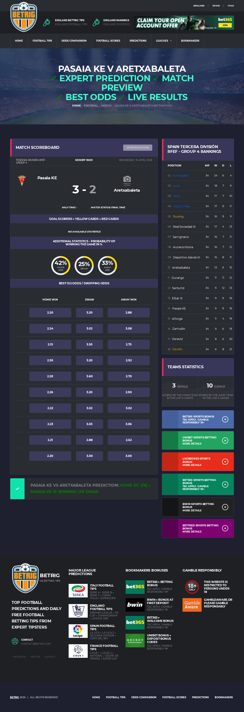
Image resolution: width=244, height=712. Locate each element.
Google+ (50, 656)
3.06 (129, 424)
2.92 (129, 360)
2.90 (129, 392)
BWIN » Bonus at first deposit (160, 601)
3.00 (89, 456)
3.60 (89, 376)
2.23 (50, 424)
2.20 (50, 312)
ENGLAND (198, 5)
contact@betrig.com (36, 644)
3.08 (129, 328)
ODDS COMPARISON (73, 40)
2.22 (50, 408)
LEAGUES (162, 40)
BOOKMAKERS (190, 40)
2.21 (50, 440)
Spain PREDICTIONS (138, 147)
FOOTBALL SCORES (108, 40)
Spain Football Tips (102, 627)
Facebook (19, 656)
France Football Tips (104, 647)
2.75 (129, 344)
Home (96, 697)
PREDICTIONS (138, 40)
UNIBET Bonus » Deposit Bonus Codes (159, 639)
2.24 (50, 328)
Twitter (35, 656)
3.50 (89, 344)
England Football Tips (101, 607)
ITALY (231, 5)
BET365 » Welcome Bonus (160, 619)
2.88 (129, 312)
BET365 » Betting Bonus (160, 583)
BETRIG (14, 697)
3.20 (89, 312)
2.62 (129, 440)
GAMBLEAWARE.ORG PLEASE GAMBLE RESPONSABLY (219, 603)
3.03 (89, 424)
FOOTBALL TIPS (42, 40)
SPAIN (216, 5)
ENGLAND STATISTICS (116, 24)
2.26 (50, 392)
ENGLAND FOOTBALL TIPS (71, 24)
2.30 (50, 360)
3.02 (89, 328)
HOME (19, 40)
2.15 (50, 344)
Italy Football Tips (102, 587)
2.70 (129, 376)
